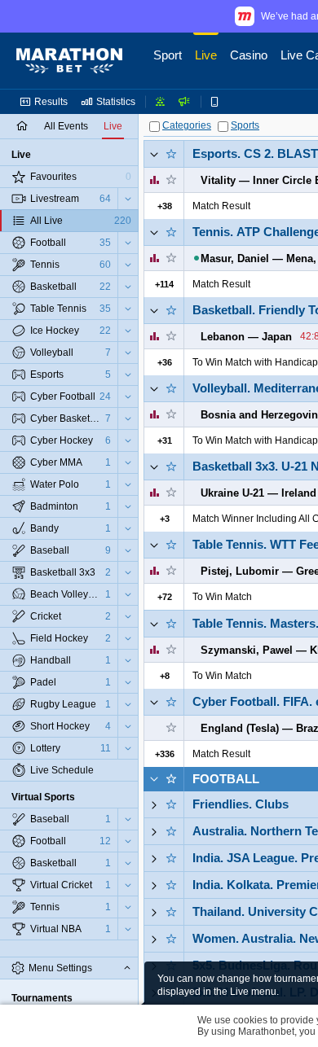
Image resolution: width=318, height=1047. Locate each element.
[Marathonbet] (69, 61)
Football (225, 779)
